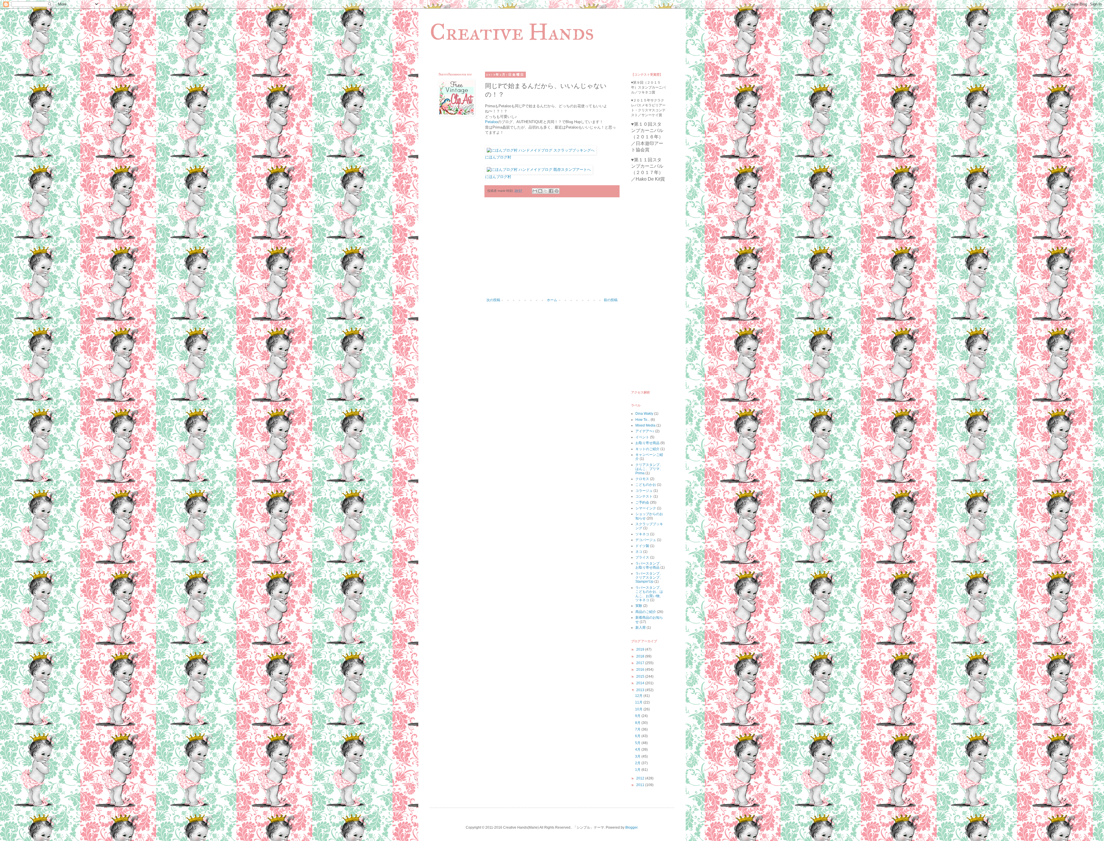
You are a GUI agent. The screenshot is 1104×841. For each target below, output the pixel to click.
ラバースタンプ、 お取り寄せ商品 (649, 565)
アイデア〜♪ (644, 431)
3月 (638, 756)
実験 (638, 606)
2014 (640, 683)
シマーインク (645, 508)
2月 (638, 763)
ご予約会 (642, 502)
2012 (640, 778)
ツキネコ (642, 534)
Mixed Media (645, 425)
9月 (638, 716)
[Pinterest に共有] (556, 191)
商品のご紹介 (645, 612)
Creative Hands (512, 32)
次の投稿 (493, 300)
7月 (638, 729)
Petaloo (491, 122)
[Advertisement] (552, 250)
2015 (640, 676)
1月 (638, 770)
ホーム (552, 300)
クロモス (642, 479)
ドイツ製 (642, 546)
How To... (642, 420)
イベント (642, 437)
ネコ (638, 552)
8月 (638, 723)
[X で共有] (546, 191)
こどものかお (645, 485)
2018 (640, 656)
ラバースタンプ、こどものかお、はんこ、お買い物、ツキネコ (649, 594)
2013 (640, 690)
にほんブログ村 (498, 157)
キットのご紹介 (647, 449)
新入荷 (640, 628)
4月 (638, 750)
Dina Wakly (644, 414)
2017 (640, 663)
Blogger (631, 827)
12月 (639, 696)
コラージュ (644, 491)
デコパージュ (645, 540)
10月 (639, 709)
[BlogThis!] (540, 191)
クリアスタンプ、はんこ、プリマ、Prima (649, 469)
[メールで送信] (535, 191)
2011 (640, 785)
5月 (638, 743)
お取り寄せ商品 (647, 443)
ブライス (642, 557)
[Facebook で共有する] (551, 191)
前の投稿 (611, 300)
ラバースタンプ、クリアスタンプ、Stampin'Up (649, 578)
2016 (640, 670)
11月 (639, 702)
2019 (640, 649)
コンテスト (644, 496)
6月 (638, 736)
